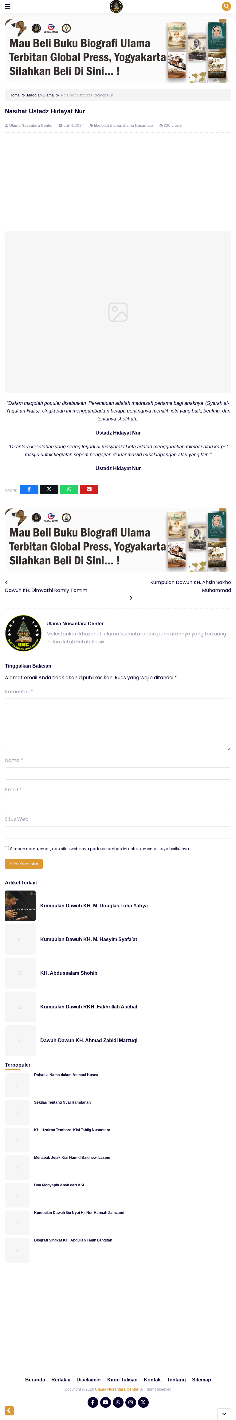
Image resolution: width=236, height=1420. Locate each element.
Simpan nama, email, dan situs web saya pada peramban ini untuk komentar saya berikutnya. (100, 848)
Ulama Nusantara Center (31, 125)
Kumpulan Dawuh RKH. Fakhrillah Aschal (88, 1006)
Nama (14, 760)
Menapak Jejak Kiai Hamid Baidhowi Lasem (72, 1157)
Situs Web (17, 819)
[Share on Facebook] (29, 489)
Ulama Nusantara (138, 125)
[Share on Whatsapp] (69, 489)
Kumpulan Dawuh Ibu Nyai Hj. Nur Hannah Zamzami (79, 1213)
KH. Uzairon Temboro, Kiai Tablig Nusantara (72, 1130)
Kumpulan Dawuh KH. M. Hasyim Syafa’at (88, 939)
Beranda (35, 1379)
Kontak (152, 1379)
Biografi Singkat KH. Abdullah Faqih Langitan (73, 1240)
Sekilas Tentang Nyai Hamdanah (62, 1102)
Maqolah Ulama (107, 125)
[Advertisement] (118, 182)
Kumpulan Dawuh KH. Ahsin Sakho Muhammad (190, 586)
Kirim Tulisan (122, 1379)
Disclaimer (89, 1379)
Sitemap (201, 1379)
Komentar (19, 691)
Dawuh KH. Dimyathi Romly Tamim (46, 590)
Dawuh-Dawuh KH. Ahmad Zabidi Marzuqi (88, 1040)
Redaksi (60, 1379)
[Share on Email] (89, 489)
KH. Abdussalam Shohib (68, 973)
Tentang (176, 1379)
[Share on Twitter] (49, 489)
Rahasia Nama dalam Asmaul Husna (66, 1075)
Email (13, 789)
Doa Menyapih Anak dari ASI (59, 1185)
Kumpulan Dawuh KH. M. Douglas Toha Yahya (94, 905)
